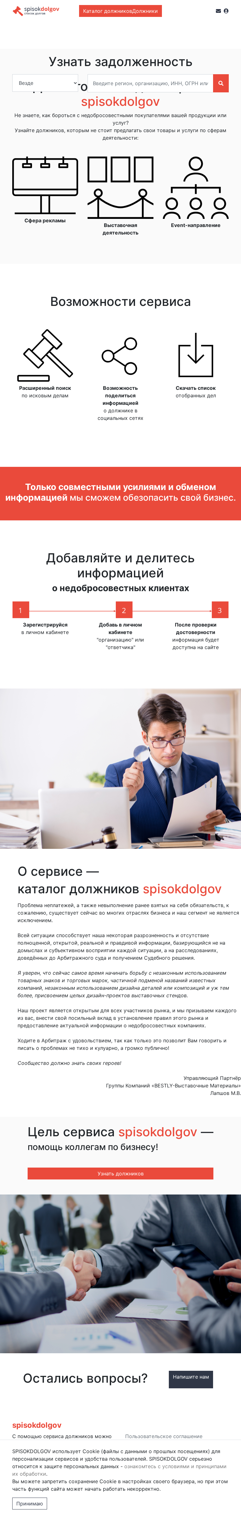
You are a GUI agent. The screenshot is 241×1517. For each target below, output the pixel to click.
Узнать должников (121, 1173)
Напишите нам (191, 1377)
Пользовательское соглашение (163, 1436)
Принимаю (29, 1503)
